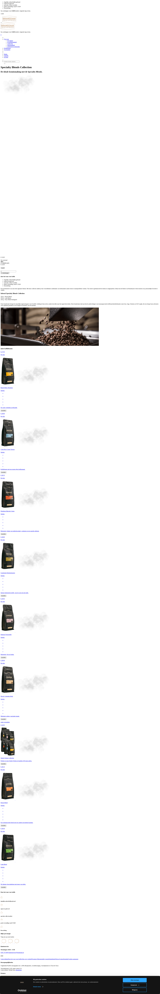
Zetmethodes (51, 959)
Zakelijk (6, 55)
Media (5, 54)
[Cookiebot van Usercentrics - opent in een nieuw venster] (22, 990)
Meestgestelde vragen (42, 959)
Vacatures (34, 959)
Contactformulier (63, 959)
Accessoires (7, 49)
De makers (10, 40)
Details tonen (37, 986)
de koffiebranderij (12, 42)
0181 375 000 (4, 952)
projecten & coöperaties (13, 46)
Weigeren (135, 990)
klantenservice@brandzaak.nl (16, 952)
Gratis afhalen (4, 959)
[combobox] (11, 61)
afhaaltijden (19, 970)
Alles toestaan (135, 980)
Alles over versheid (27, 959)
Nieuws (57, 959)
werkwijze (10, 43)
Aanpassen (134, 985)
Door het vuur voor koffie (15, 959)
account (6, 57)
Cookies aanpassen (73, 959)
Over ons (6, 39)
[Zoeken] (4, 63)
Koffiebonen (7, 48)
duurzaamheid (11, 45)
